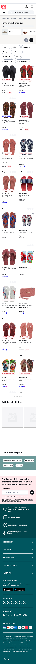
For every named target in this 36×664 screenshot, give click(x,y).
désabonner (5, 500)
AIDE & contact (8, 542)
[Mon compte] (26, 6)
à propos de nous (8, 557)
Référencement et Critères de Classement (16, 639)
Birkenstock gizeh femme (12, 461)
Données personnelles (11, 647)
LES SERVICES (7, 550)
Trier (5, 47)
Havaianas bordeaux (29, 18)
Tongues (19, 465)
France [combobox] (7, 659)
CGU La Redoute (24, 643)
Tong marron (8, 465)
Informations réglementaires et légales (13, 641)
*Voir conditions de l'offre (9, 497)
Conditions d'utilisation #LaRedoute (21, 645)
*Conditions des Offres (8, 649)
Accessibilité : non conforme (20, 651)
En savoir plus (14, 585)
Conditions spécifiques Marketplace (23, 636)
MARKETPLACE (7, 573)
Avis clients (6, 645)
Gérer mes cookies (25, 647)
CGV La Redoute (7, 636)
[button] (32, 6)
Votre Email (6, 488)
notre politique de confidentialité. (11, 501)
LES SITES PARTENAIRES (10, 565)
